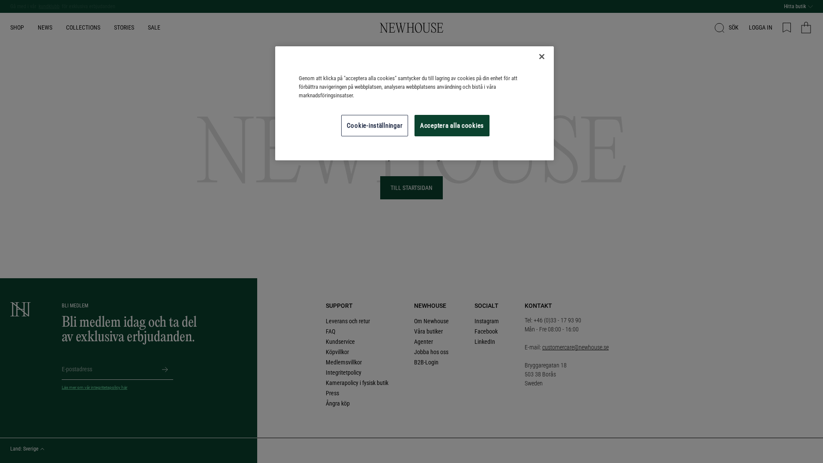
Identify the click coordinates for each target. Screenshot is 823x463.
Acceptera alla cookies (452, 125)
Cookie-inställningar (375, 125)
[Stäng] (541, 56)
